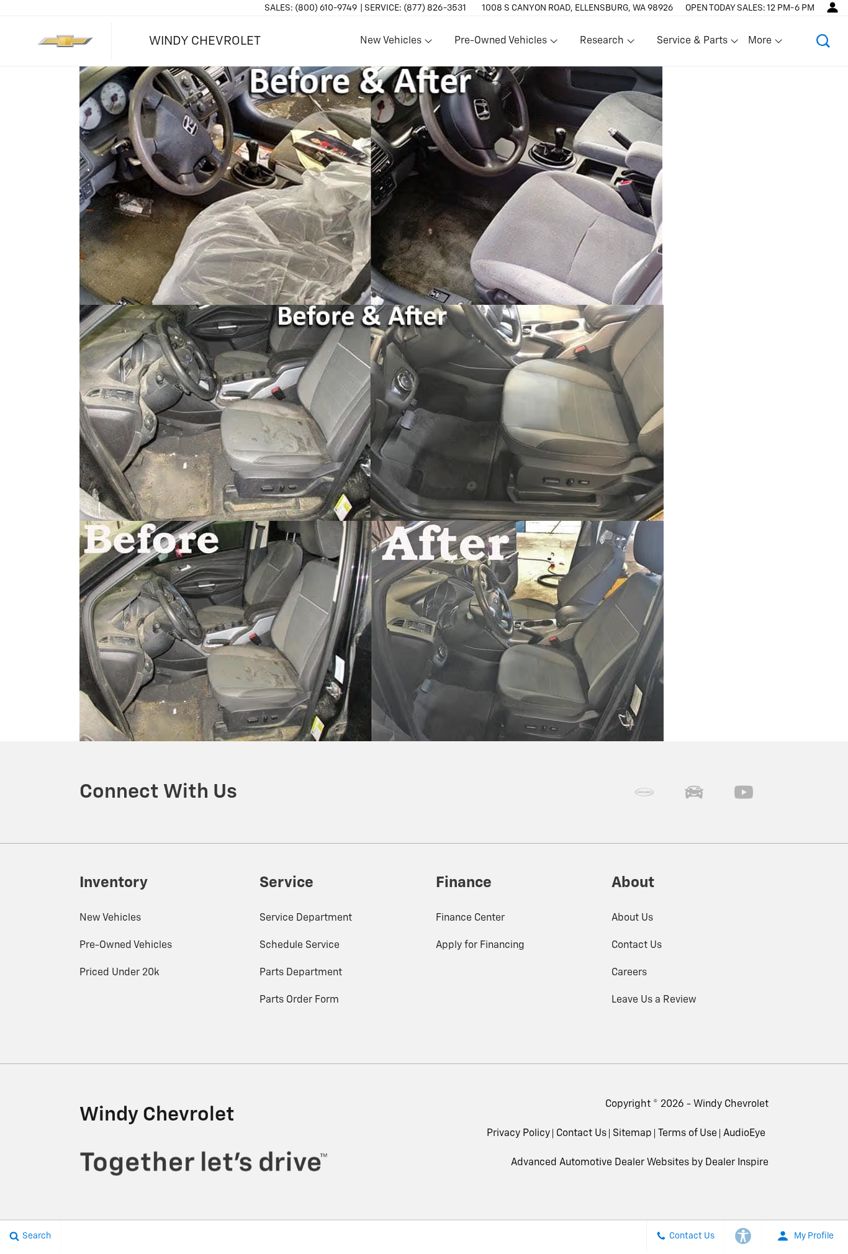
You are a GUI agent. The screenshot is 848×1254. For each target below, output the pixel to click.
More (760, 43)
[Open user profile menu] (832, 7)
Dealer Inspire (737, 1163)
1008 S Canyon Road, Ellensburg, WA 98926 (577, 8)
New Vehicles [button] (390, 43)
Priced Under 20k (119, 973)
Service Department (305, 918)
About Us (632, 918)
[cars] (644, 792)
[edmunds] (694, 792)
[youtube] (743, 792)
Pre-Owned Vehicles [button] (500, 43)
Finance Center (470, 918)
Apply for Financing (480, 945)
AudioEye (744, 1134)
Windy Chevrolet (731, 1104)
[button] (823, 41)
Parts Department (300, 973)
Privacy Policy (518, 1134)
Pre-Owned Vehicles (125, 945)
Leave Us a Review (654, 1000)
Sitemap (632, 1134)
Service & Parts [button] (692, 43)
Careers (629, 973)
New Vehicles (110, 918)
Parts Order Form (299, 1000)
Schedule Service (299, 945)
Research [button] (601, 43)
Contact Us (636, 945)
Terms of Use (687, 1134)
